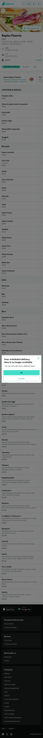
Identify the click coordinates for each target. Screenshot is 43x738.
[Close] (38, 358)
